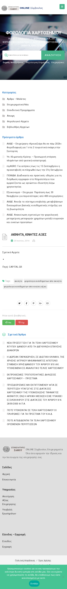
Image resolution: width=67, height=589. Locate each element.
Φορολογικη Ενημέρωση (38, 62)
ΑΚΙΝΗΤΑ (18, 281)
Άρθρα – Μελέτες (16, 99)
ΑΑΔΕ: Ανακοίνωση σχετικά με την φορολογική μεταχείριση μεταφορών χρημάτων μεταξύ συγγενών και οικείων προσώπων (35, 218)
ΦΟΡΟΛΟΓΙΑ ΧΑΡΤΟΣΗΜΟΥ (47, 42)
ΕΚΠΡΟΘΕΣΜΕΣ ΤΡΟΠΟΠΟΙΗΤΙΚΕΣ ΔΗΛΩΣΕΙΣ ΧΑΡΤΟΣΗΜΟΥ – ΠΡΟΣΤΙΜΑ (31, 376)
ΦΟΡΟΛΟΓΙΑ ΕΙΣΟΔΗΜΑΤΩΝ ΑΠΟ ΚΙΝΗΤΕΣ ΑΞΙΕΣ (25, 286)
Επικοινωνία (9, 479)
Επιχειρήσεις (57, 62)
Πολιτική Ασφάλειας (25, 560)
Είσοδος (7, 541)
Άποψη (11, 115)
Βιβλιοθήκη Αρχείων (18, 127)
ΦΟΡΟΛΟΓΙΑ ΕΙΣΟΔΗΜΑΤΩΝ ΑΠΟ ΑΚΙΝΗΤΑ (43, 281)
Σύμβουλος (24, 38)
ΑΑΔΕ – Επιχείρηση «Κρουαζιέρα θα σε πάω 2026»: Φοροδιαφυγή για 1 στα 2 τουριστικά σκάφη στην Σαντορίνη (34, 147)
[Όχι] (63, 578)
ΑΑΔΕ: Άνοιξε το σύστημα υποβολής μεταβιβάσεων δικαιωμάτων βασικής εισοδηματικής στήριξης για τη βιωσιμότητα (35, 205)
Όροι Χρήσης (44, 560)
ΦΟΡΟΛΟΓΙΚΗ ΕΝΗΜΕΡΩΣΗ (15, 42)
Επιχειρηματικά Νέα (18, 104)
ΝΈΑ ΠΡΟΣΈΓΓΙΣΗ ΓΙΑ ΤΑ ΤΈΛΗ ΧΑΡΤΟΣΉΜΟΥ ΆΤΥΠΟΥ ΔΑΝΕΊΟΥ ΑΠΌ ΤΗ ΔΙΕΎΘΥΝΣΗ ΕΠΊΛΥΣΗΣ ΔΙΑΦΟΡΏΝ (34, 346)
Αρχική (6, 474)
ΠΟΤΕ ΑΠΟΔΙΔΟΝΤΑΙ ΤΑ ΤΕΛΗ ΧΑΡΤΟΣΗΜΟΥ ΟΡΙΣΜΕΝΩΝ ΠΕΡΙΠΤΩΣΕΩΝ (31, 422)
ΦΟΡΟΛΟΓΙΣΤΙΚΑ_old (44, 38)
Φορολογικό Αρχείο (18, 121)
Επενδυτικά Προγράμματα (21, 110)
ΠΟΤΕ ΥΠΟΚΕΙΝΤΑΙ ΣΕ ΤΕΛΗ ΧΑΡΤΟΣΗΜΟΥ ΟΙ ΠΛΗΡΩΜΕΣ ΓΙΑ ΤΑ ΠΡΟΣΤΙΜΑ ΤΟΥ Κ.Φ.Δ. (32, 412)
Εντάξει (34, 583)
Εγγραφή (7, 546)
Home (11, 38)
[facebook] (26, 303)
